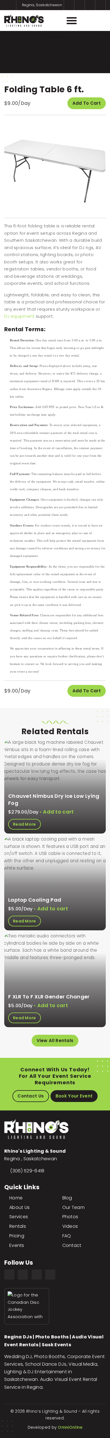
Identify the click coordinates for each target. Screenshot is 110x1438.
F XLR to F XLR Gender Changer (49, 996)
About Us (19, 1207)
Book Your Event (74, 1096)
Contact (72, 1245)
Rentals (17, 1226)
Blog (67, 1198)
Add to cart (86, 103)
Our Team (73, 1207)
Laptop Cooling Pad (34, 899)
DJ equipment (19, 316)
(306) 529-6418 (27, 1171)
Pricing (16, 1236)
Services (18, 1216)
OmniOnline (70, 1427)
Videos (70, 1226)
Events (16, 1245)
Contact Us (30, 1096)
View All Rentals (55, 1040)
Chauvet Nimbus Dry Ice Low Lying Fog (54, 799)
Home (16, 1198)
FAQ (66, 1236)
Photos (70, 1216)
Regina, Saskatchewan (41, 5)
